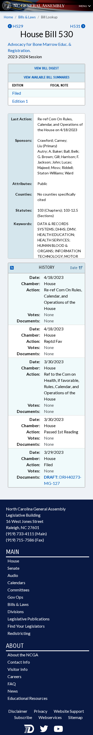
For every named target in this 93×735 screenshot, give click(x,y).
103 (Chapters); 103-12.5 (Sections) (57, 213)
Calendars (16, 582)
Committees (18, 589)
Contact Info (18, 661)
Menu (83, 6)
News (12, 690)
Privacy (40, 711)
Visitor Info (17, 669)
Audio (12, 575)
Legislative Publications (28, 618)
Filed (16, 93)
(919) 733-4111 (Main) (26, 533)
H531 (75, 26)
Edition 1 (20, 101)
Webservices (50, 717)
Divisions (15, 611)
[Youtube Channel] (58, 729)
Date (74, 268)
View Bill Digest (46, 68)
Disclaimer (17, 711)
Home (8, 17)
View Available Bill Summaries (46, 77)
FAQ (11, 683)
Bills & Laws (27, 17)
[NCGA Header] (39, 6)
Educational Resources (27, 698)
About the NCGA (22, 654)
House (13, 560)
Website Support (69, 711)
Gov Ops (15, 597)
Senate (13, 568)
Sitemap (75, 717)
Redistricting (18, 633)
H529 (17, 26)
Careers (14, 676)
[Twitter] (44, 729)
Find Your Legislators (26, 625)
